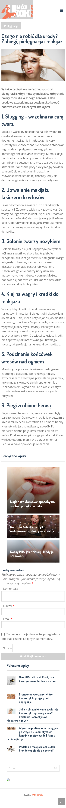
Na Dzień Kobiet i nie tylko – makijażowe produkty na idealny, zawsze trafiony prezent (32, 531)
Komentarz (10, 589)
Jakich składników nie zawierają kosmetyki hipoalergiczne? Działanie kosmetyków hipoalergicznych (32, 715)
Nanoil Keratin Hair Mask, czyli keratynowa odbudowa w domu (38, 679)
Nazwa (8, 606)
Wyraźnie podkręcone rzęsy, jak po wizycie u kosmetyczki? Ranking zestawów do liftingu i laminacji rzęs (32, 733)
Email (7, 619)
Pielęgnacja (11, 26)
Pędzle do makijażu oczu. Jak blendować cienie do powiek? (37, 748)
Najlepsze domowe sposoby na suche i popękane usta (32, 503)
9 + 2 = (7, 648)
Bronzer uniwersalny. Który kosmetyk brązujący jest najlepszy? (36, 698)
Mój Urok (37, 794)
